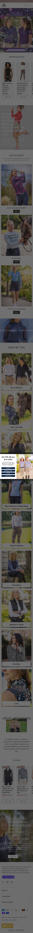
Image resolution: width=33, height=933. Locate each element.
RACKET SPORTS (8, 475)
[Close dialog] (32, 455)
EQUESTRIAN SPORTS (8, 470)
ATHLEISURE (8, 468)
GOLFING (8, 473)
